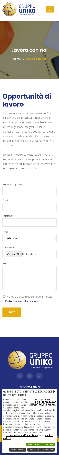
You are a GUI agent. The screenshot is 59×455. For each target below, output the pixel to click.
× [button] (54, 391)
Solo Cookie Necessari (41, 450)
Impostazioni (18, 450)
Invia (12, 312)
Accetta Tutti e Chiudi (40, 444)
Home (17, 59)
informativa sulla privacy (22, 435)
